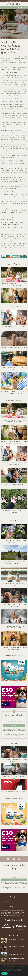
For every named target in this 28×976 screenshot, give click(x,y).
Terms (21, 735)
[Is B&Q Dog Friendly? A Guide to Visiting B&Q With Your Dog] (14, 531)
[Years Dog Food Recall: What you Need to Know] (4, 960)
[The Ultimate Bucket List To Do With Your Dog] (14, 358)
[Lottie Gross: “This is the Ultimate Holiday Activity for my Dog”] (14, 552)
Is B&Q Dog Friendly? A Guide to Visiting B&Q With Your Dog (14, 541)
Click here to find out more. (16, 915)
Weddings (18, 400)
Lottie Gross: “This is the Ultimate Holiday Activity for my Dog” (14, 562)
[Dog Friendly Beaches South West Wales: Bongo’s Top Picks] (14, 638)
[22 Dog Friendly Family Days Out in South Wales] (14, 574)
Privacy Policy (19, 731)
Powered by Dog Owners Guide (14, 1)
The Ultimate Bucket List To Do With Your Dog (14, 368)
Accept (4, 973)
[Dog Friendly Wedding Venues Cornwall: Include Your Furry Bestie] (14, 295)
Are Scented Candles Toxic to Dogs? (14, 776)
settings (23, 970)
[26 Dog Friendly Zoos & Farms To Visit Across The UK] (14, 595)
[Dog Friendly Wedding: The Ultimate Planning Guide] (14, 317)
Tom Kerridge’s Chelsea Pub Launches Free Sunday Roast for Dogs (17, 941)
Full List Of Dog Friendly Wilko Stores (14, 792)
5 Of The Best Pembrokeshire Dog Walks (14, 348)
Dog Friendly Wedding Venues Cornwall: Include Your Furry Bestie (14, 305)
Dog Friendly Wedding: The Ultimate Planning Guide (14, 327)
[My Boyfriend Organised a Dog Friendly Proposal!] (14, 499)
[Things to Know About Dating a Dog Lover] (14, 475)
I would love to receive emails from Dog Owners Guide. (15, 722)
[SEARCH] (26, 7)
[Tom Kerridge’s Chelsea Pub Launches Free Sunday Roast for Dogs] (4, 940)
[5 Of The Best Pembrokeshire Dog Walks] (14, 338)
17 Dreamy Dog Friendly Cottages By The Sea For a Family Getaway (14, 392)
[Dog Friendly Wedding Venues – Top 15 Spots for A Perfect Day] (14, 274)
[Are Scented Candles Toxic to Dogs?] (14, 769)
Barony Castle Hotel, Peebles (12, 161)
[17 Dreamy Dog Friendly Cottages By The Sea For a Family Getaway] (14, 381)
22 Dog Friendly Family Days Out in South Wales (14, 584)
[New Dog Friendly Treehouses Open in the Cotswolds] (4, 948)
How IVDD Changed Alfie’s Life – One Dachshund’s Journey (14, 627)
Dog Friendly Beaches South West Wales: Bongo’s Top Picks (14, 648)
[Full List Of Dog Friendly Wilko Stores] (14, 784)
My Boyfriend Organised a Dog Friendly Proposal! (14, 511)
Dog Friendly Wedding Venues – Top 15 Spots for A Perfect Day (14, 284)
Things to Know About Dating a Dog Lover (14, 485)
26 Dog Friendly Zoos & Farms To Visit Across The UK (14, 605)
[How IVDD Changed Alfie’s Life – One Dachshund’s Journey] (14, 616)
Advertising (14, 253)
